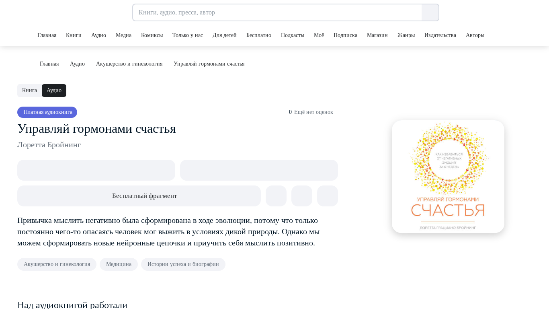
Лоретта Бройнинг (49, 144)
